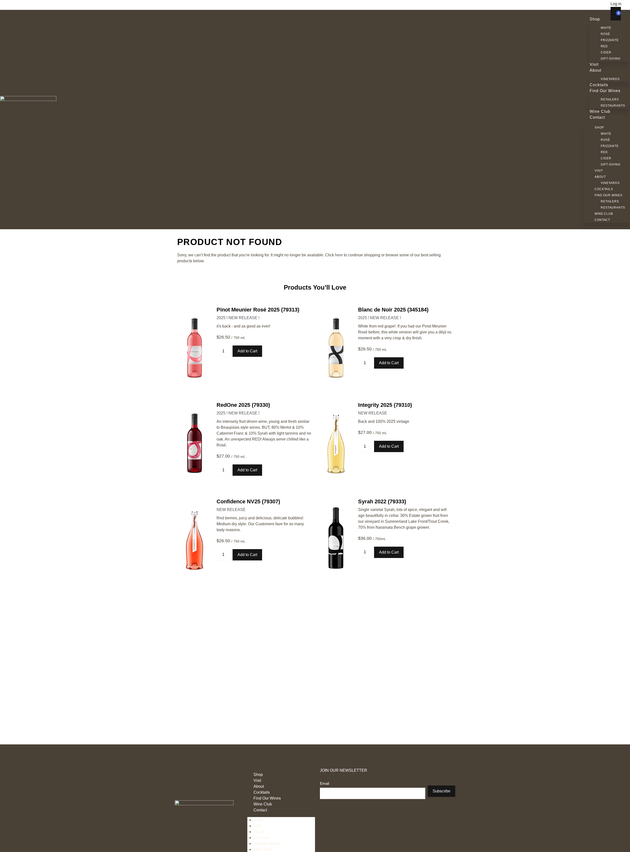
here (339, 255)
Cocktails (599, 85)
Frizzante (610, 40)
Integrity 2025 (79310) (385, 405)
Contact (597, 117)
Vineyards (610, 79)
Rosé (605, 34)
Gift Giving (610, 58)
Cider (606, 52)
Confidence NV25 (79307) (248, 501)
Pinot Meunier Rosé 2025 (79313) (258, 310)
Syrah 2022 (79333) (382, 501)
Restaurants (613, 105)
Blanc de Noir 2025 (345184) (393, 310)
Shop (595, 19)
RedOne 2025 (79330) (243, 405)
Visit (594, 64)
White (606, 28)
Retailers (610, 99)
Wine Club (600, 111)
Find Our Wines (605, 91)
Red (604, 46)
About (595, 70)
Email (324, 783)
